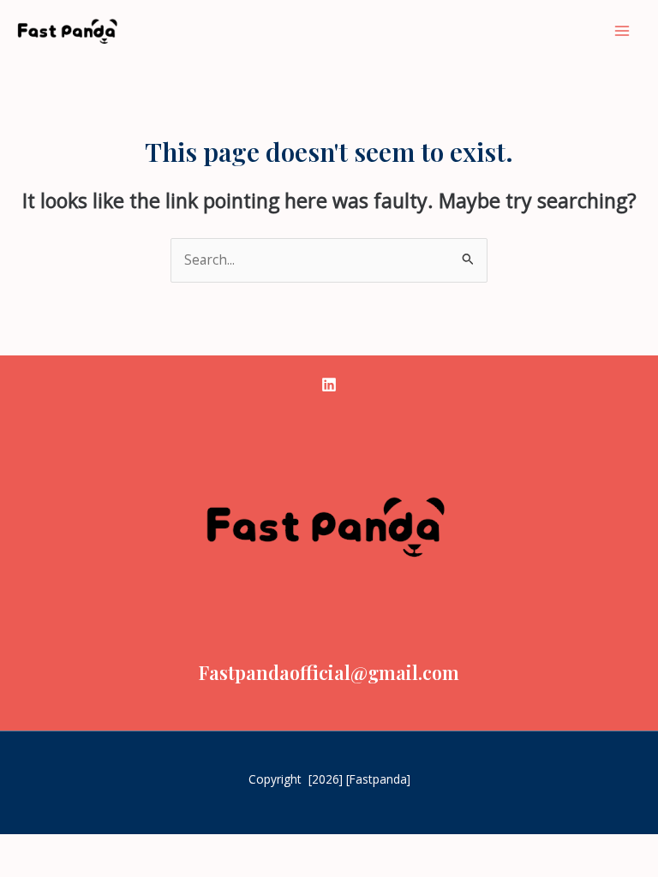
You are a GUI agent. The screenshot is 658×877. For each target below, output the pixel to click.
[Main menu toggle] (622, 30)
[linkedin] (329, 384)
